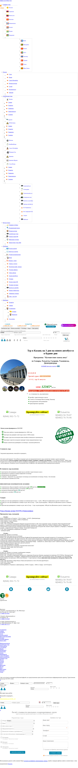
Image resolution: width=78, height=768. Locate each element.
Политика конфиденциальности (8, 674)
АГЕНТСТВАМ (50, 326)
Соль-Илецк (3, 647)
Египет (2, 662)
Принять (10, 764)
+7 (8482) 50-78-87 (5, 613)
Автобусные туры (7, 96)
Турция (2, 661)
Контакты (5, 300)
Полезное (5, 246)
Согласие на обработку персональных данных (12, 673)
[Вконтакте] (11, 590)
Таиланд (2, 670)
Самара (2, 631)
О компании (3, 629)
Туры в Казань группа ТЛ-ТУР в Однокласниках (16, 511)
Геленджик (3, 651)
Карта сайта (3, 640)
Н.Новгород (3, 650)
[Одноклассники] (67, 590)
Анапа (1, 653)
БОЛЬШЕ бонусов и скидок (48, 366)
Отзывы (2, 638)
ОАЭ (1, 663)
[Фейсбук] (30, 590)
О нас (1, 633)
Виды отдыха (6, 222)
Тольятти (2, 632)
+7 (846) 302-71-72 (5, 624)
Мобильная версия (5, 643)
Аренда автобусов (4, 657)
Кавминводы (3, 654)
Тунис (1, 672)
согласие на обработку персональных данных (36, 760)
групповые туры (66, 340)
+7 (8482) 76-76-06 (5, 619)
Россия (5, 72)
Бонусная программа (5, 636)
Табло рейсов (3, 646)
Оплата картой (4, 635)
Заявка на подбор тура (6, 0)
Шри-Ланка (3, 669)
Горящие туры (6, 4)
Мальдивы (2, 665)
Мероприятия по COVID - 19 (7, 698)
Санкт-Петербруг (4, 655)
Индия (1, 666)
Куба (1, 668)
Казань (2, 648)
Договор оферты (4, 639)
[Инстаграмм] (48, 590)
